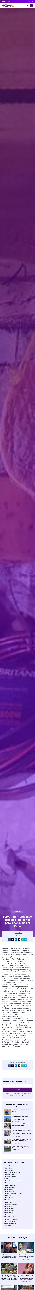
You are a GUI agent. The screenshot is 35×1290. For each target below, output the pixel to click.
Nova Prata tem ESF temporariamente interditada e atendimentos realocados (21, 1141)
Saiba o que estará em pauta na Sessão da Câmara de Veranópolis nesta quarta (21, 1148)
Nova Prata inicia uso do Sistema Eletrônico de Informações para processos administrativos (20, 1118)
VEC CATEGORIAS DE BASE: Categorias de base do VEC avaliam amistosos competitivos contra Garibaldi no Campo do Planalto (9, 1278)
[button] (27, 5)
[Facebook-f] (29, 1)
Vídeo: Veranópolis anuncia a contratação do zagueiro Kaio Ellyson (26, 1256)
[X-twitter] (31, 1)
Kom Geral (18, 911)
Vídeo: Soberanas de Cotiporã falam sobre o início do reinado (21, 1124)
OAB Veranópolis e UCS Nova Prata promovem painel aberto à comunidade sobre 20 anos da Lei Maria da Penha (26, 1277)
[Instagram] (32, 1)
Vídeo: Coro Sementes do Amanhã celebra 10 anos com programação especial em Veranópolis (9, 1257)
